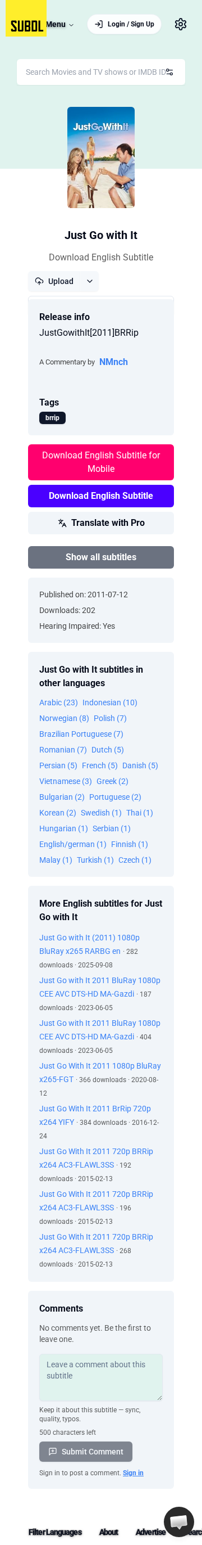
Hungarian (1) (63, 828)
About (108, 1532)
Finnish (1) (129, 844)
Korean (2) (57, 812)
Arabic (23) (58, 702)
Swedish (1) (101, 812)
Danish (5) (140, 765)
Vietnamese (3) (65, 781)
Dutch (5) (107, 749)
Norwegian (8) (64, 718)
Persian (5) (58, 765)
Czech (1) (135, 859)
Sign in (133, 1473)
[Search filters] (169, 72)
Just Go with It (101, 235)
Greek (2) (112, 781)
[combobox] (101, 72)
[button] (179, 1522)
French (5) (100, 765)
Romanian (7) (63, 749)
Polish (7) (110, 718)
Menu (55, 24)
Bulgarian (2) (62, 796)
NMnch (113, 362)
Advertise (151, 1532)
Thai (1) (139, 812)
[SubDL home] (26, 18)
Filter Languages (55, 1532)
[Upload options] (89, 281)
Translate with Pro (108, 522)
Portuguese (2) (115, 796)
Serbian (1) (112, 828)
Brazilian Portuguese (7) (81, 733)
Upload (61, 281)
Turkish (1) (95, 859)
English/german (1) (73, 844)
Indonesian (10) (109, 702)
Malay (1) (55, 859)
